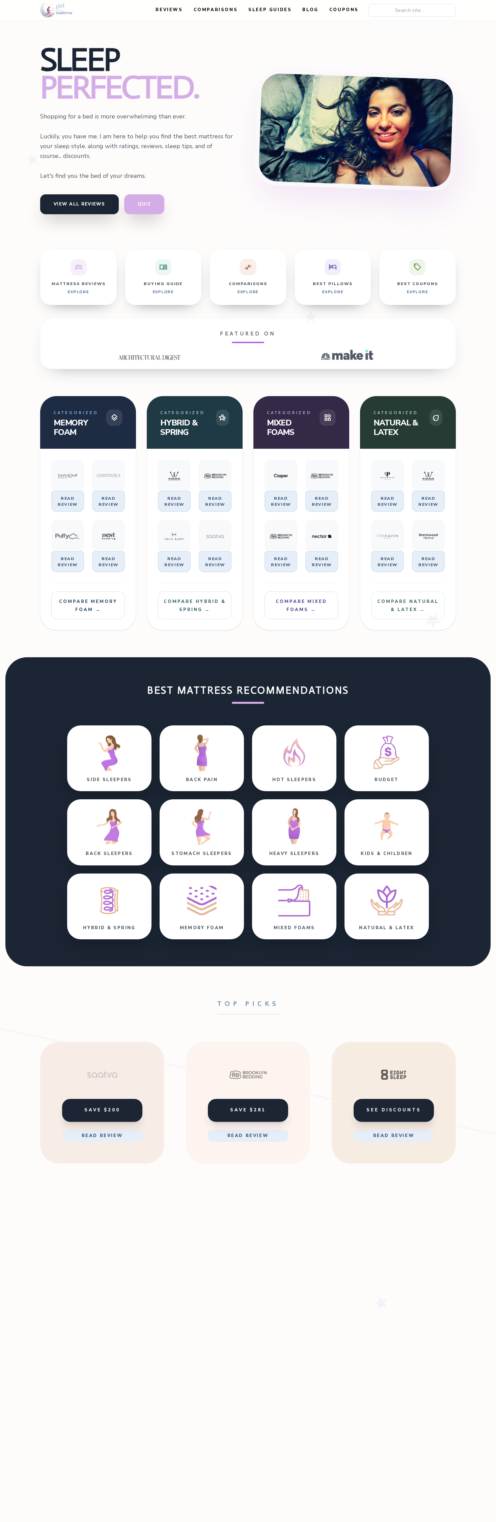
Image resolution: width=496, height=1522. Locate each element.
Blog (310, 10)
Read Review (68, 501)
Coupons (344, 10)
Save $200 (102, 1110)
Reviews (169, 10)
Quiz (144, 204)
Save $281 (248, 1110)
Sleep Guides (270, 10)
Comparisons (216, 10)
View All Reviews (79, 204)
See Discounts (393, 1110)
